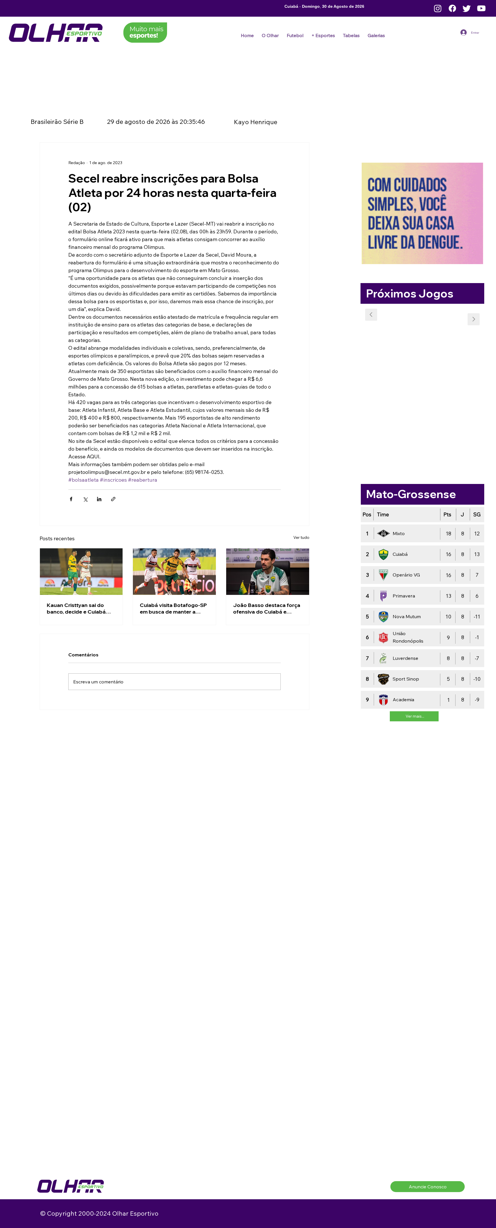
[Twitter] (467, 8)
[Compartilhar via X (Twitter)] (85, 499)
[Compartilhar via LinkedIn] (99, 499)
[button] (295, 35)
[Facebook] (452, 8)
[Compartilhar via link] (113, 499)
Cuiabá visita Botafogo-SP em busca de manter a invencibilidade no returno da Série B (173, 608)
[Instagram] (438, 8)
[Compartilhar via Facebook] (71, 499)
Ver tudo (301, 537)
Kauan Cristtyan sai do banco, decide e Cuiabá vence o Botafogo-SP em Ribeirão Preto (78, 608)
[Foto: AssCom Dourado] (174, 571)
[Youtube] (481, 8)
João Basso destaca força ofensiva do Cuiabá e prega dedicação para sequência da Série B (266, 608)
